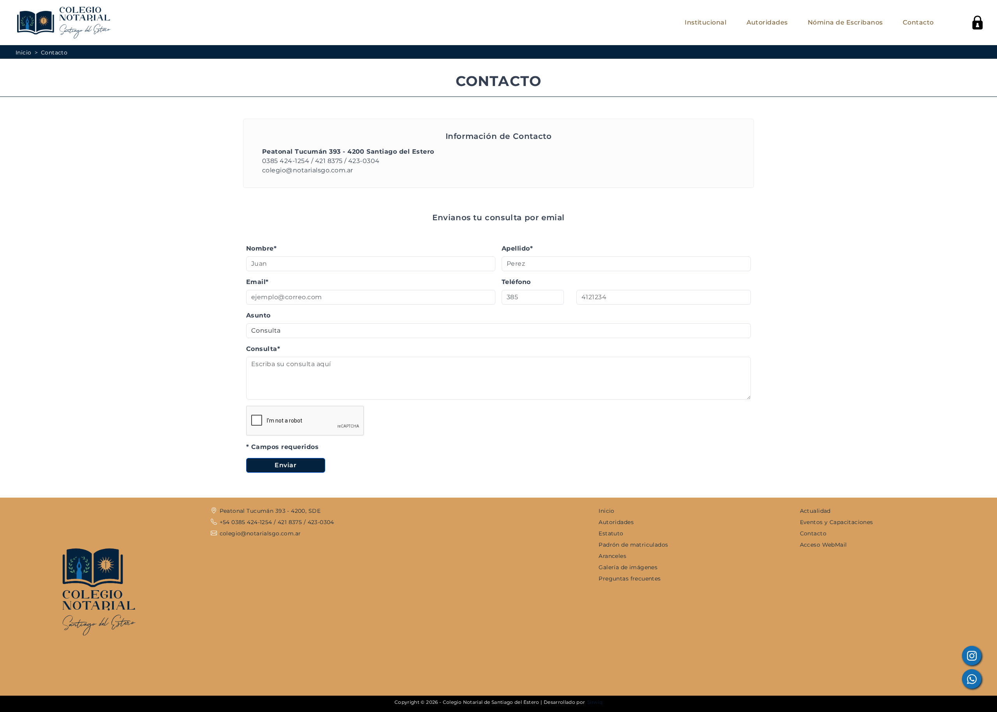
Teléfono (516, 282)
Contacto (918, 22)
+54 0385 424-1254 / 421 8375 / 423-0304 (277, 522)
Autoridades (767, 22)
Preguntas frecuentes (630, 578)
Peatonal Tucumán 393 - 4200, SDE (270, 510)
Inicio (24, 52)
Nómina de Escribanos (845, 22)
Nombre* (261, 248)
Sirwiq (594, 702)
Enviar (285, 465)
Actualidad (815, 510)
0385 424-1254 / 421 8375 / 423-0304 (321, 161)
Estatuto (611, 533)
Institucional (705, 22)
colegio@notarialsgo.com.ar (307, 170)
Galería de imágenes (628, 567)
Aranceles (612, 555)
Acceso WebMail (823, 544)
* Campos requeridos (282, 447)
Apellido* (517, 248)
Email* (257, 282)
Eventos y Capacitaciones (836, 522)
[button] (977, 22)
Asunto (258, 315)
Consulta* (263, 348)
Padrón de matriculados (633, 544)
